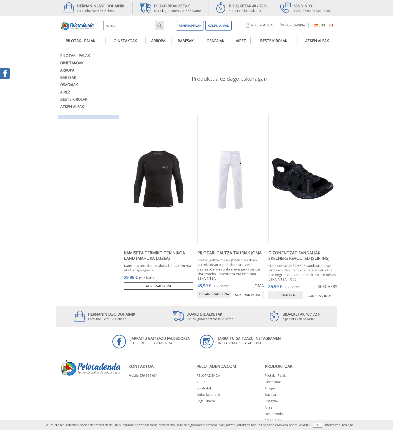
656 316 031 (148, 375)
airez (241, 40)
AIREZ (200, 382)
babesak (186, 40)
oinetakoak (125, 40)
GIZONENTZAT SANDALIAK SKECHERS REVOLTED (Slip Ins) (298, 255)
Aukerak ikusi (158, 286)
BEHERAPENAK (190, 25)
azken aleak (317, 40)
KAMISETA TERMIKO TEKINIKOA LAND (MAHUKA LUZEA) (154, 255)
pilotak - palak (80, 40)
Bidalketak (204, 388)
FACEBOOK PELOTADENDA (161, 340)
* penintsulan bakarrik (248, 8)
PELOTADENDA (208, 375)
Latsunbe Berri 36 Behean (100, 8)
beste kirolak (273, 40)
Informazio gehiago (338, 425)
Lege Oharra (205, 401)
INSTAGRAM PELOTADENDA (249, 340)
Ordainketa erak (208, 394)
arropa (158, 40)
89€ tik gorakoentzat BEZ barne (177, 8)
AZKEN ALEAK (218, 25)
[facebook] (5, 73)
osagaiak (215, 40)
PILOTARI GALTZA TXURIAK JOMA (229, 252)
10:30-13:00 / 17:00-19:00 (312, 8)
